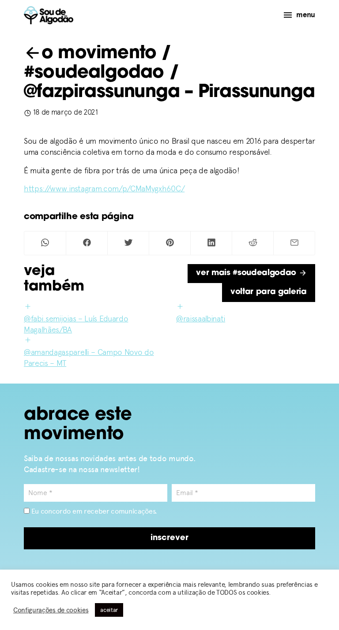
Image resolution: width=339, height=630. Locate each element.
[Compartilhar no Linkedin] (211, 243)
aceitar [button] (109, 610)
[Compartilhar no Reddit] (252, 243)
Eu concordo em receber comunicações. (93, 511)
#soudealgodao (94, 73)
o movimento (98, 54)
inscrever (169, 538)
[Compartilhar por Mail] (294, 243)
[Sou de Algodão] (48, 15)
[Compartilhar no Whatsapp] (45, 243)
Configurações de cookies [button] (50, 610)
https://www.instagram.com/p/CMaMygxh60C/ (104, 188)
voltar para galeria (268, 292)
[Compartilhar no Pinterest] (169, 243)
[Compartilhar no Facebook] (86, 243)
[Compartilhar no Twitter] (128, 243)
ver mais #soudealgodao (247, 273)
